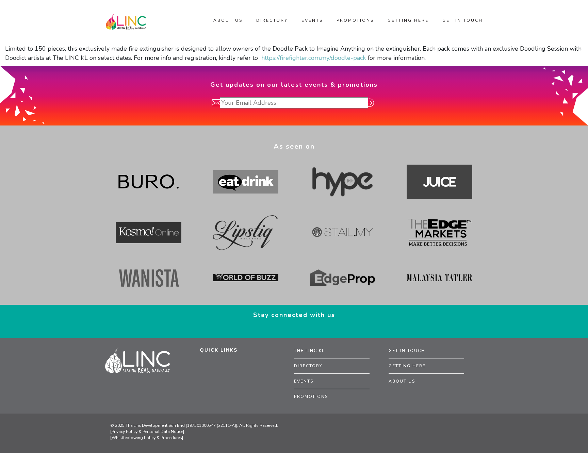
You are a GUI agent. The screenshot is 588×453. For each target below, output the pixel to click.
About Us (402, 381)
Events (303, 381)
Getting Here (407, 366)
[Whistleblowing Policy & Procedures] (146, 437)
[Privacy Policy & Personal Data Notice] (147, 431)
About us (228, 20)
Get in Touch (407, 350)
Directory (308, 366)
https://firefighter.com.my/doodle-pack (313, 58)
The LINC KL (309, 350)
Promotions (311, 396)
